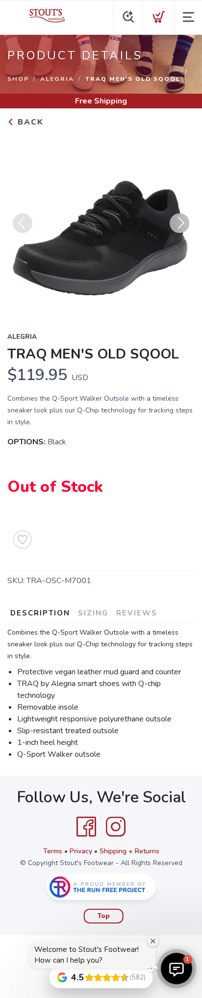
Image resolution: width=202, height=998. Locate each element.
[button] (176, 968)
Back (29, 122)
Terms (52, 851)
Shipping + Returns (129, 851)
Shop (18, 79)
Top (104, 916)
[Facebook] (86, 827)
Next (179, 223)
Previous (22, 223)
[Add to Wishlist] (22, 539)
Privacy (81, 851)
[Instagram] (115, 827)
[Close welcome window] (153, 941)
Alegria (57, 79)
